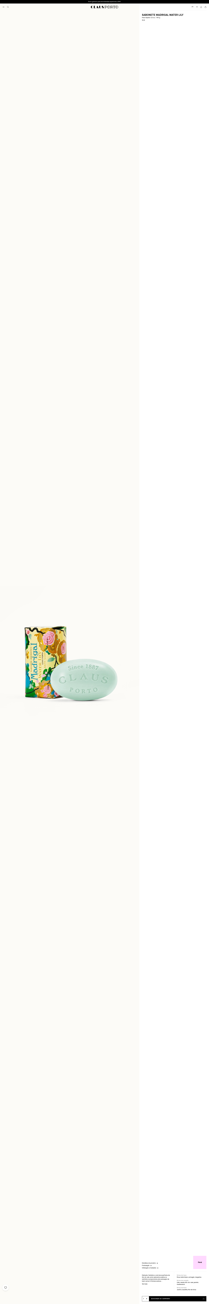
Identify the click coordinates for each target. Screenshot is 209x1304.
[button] (3, 7)
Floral (200, 1262)
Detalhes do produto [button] (149, 1263)
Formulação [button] (146, 1265)
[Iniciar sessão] (201, 7)
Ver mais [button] (144, 1284)
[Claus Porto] (104, 7)
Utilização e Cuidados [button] (149, 1268)
